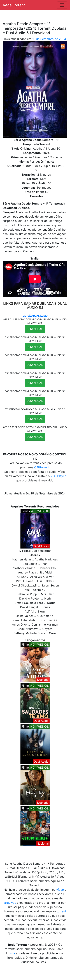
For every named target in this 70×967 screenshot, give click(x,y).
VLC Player (58, 476)
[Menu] (62, 5)
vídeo (60, 889)
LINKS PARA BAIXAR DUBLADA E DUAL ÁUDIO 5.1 (35, 305)
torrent (61, 911)
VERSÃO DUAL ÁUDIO (35, 315)
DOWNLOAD (35, 329)
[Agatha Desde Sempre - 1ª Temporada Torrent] (35, 528)
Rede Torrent (14, 5)
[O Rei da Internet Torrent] (35, 825)
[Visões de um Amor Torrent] (35, 662)
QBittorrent (41, 467)
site (12, 953)
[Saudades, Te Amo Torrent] (35, 703)
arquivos (10, 902)
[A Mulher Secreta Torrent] (35, 785)
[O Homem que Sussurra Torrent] (35, 743)
